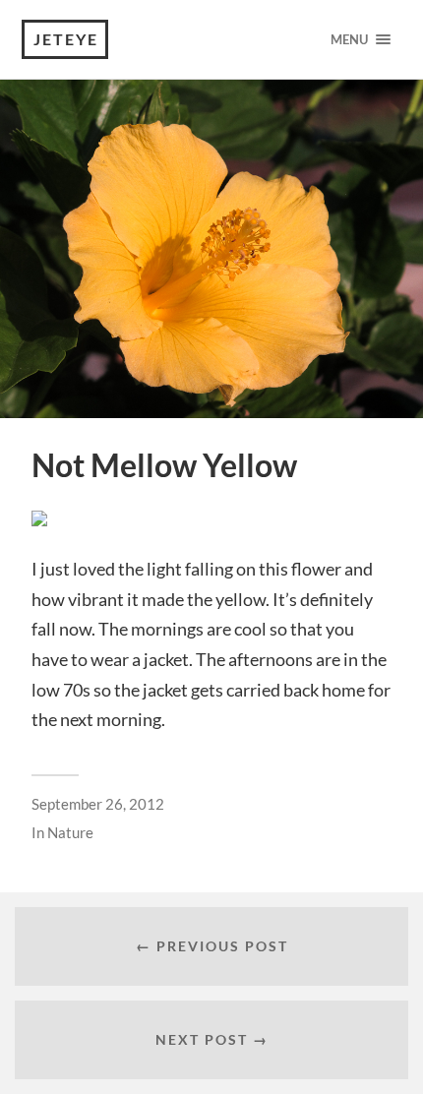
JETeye (65, 39)
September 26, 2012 (97, 804)
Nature (70, 832)
